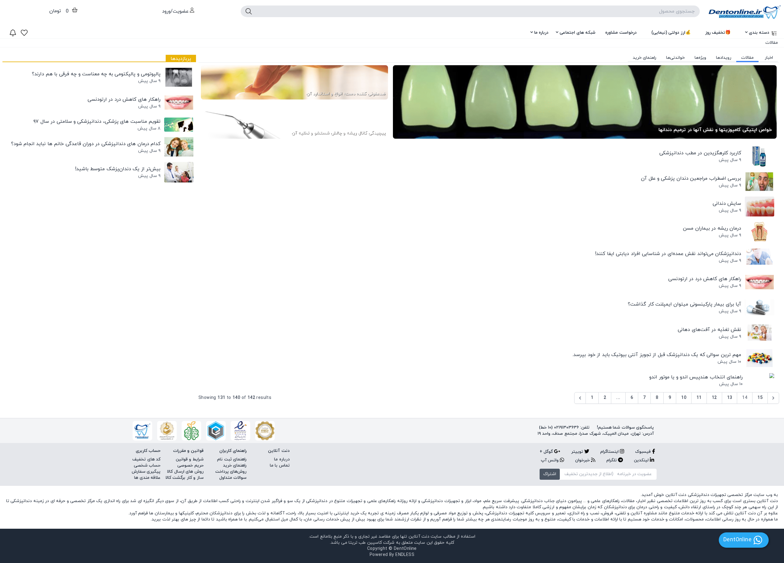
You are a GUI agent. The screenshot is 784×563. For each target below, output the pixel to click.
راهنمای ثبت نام (232, 459)
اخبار (769, 58)
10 (683, 398)
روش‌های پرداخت (231, 472)
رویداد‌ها (723, 58)
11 (699, 398)
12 (714, 398)
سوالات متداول (233, 478)
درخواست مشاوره (620, 33)
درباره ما (541, 33)
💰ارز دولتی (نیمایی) (671, 33)
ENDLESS (404, 555)
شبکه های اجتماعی (577, 33)
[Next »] (773, 398)
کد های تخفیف (146, 459)
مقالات (747, 58)
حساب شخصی (147, 465)
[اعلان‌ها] (12, 33)
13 (729, 398)
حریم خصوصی (190, 465)
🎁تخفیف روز (717, 33)
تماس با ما (280, 465)
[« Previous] (580, 398)
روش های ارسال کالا (185, 472)
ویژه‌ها (700, 58)
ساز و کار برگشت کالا (184, 478)
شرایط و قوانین (190, 459)
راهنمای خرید (644, 58)
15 (760, 398)
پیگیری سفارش (146, 472)
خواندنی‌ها (675, 58)
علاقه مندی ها (147, 478)
